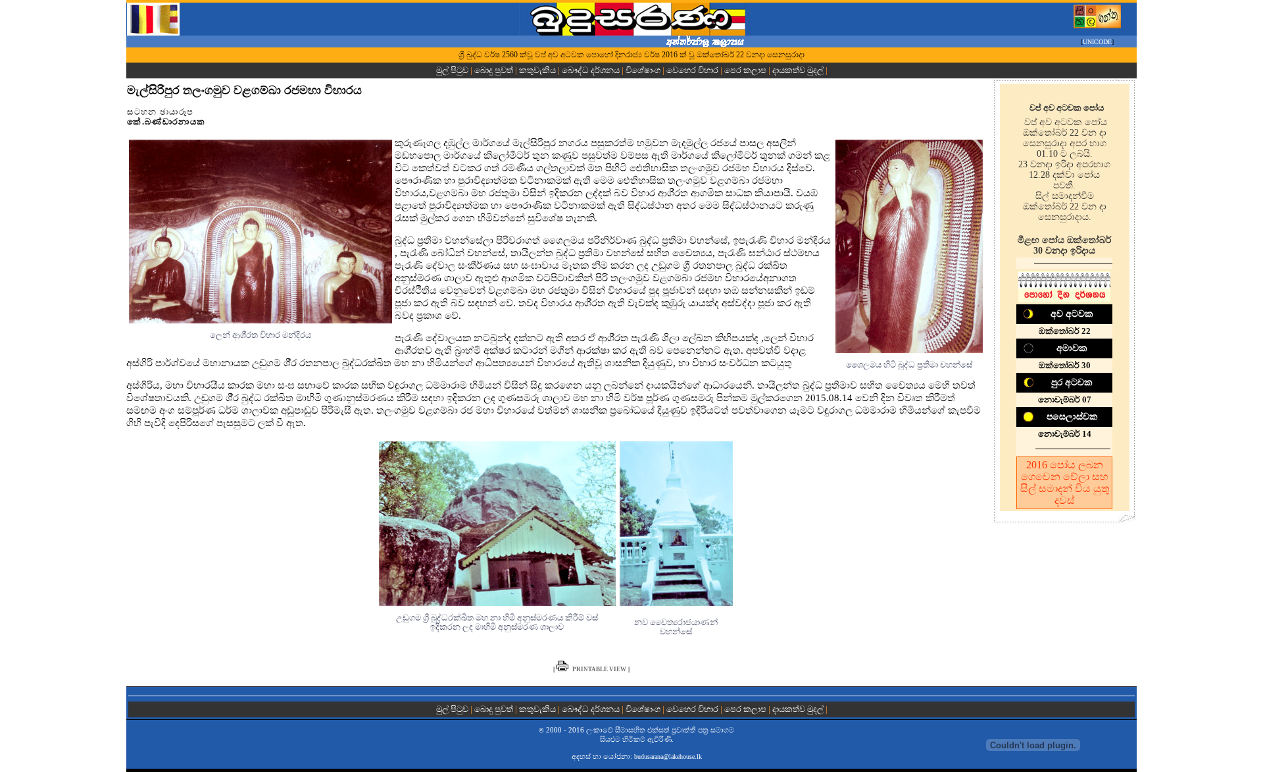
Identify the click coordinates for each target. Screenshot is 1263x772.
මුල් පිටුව (453, 70)
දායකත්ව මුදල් (798, 70)
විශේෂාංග (643, 70)
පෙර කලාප (745, 70)
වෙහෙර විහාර (692, 70)
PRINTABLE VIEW (599, 669)
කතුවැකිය (537, 70)
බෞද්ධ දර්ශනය (591, 70)
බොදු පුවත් (493, 70)
